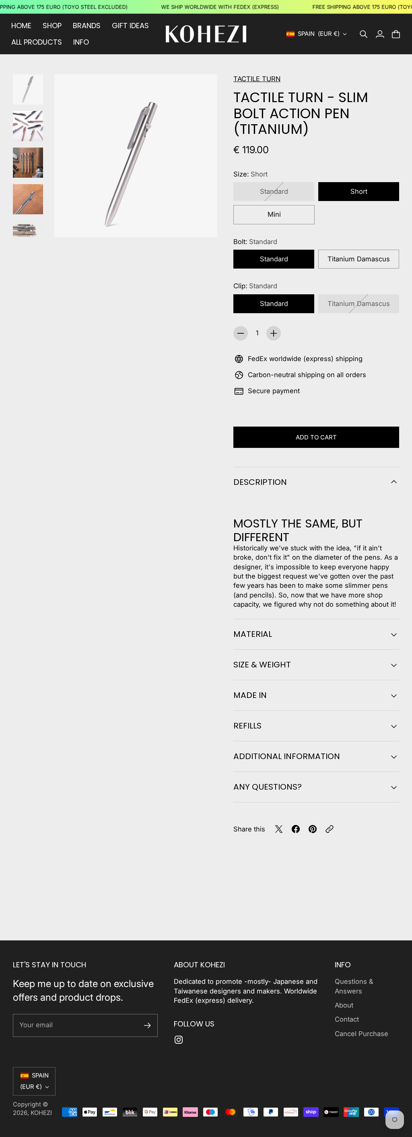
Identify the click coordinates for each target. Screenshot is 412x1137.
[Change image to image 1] (28, 89)
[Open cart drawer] (396, 34)
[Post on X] (279, 829)
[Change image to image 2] (28, 126)
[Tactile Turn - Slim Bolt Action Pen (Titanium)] (135, 155)
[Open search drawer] (364, 34)
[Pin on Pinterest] (312, 829)
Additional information (286, 756)
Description (260, 482)
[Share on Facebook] (295, 829)
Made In (250, 695)
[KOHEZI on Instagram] (178, 1040)
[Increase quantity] (273, 333)
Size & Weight (262, 664)
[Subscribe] (147, 1025)
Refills (247, 725)
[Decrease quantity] (240, 333)
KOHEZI (41, 1112)
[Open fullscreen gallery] (202, 222)
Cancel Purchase (361, 1034)
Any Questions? (267, 786)
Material (252, 634)
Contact (347, 1019)
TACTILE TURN (256, 79)
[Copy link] (329, 829)
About (344, 1005)
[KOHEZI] (206, 34)
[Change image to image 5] (28, 236)
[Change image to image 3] (28, 163)
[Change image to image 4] (28, 199)
